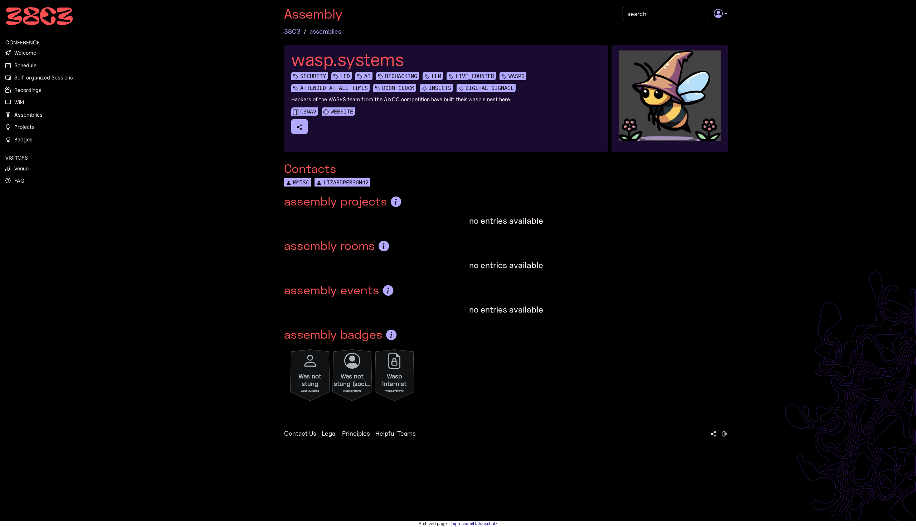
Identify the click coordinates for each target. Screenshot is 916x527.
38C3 (292, 31)
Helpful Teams (395, 433)
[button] (721, 14)
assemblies (325, 31)
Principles (356, 433)
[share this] (299, 126)
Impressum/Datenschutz (473, 523)
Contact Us (300, 433)
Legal (329, 433)
